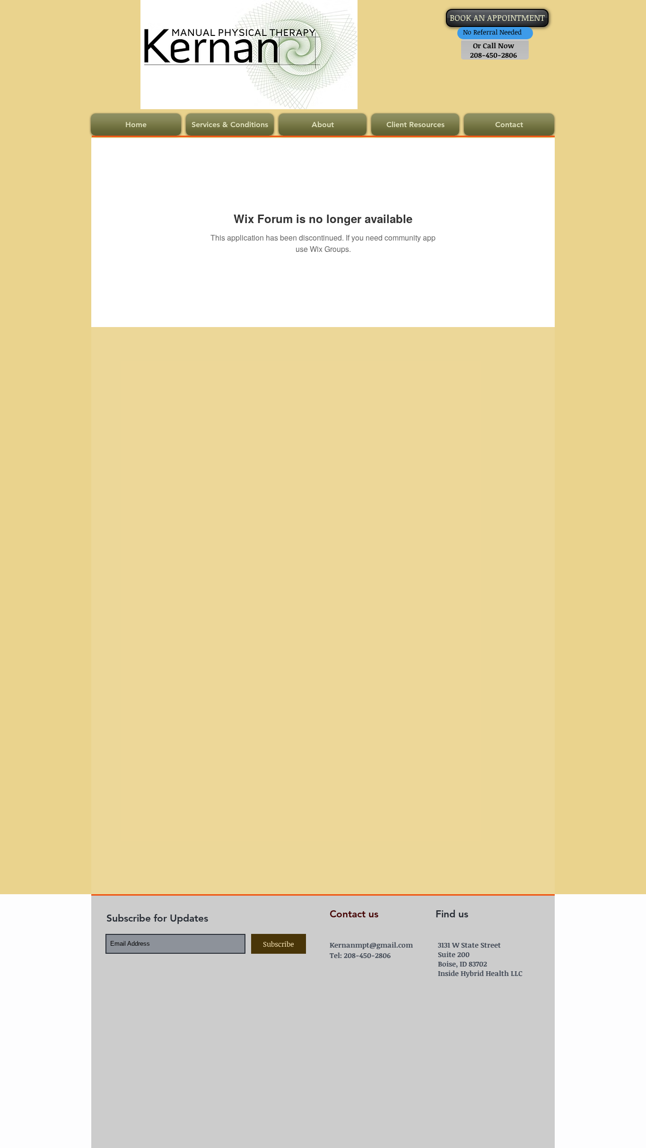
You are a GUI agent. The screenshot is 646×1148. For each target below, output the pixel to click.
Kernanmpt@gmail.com (371, 944)
